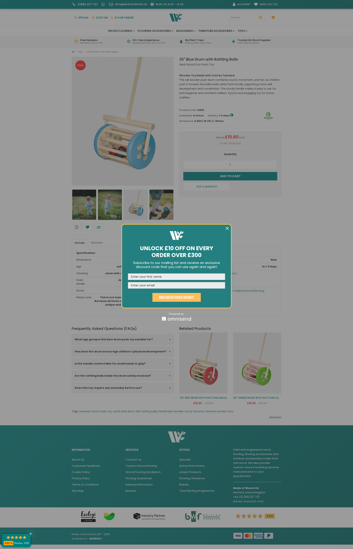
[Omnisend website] (176, 316)
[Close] (227, 228)
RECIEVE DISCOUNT (176, 297)
